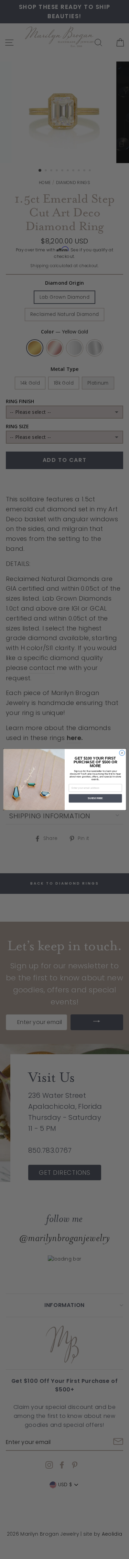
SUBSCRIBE (95, 798)
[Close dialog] (122, 752)
